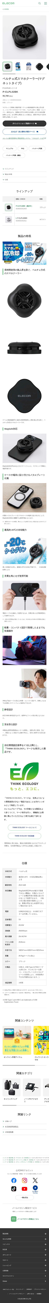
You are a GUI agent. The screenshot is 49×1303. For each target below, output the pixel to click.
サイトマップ (19, 1289)
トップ (4, 1157)
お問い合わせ (30, 1293)
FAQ (22, 148)
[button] (24, 1244)
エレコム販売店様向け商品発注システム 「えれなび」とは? (23, 138)
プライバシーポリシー (40, 1289)
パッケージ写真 (37, 148)
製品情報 (11, 1157)
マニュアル (9, 148)
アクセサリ (19, 1157)
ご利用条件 (29, 1289)
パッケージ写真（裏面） (14, 155)
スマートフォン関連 (21, 1160)
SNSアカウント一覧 (8, 1289)
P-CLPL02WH (22, 218)
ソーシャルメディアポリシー (16, 1293)
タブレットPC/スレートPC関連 (24, 1162)
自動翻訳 (39, 1293)
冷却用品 (6, 9)
